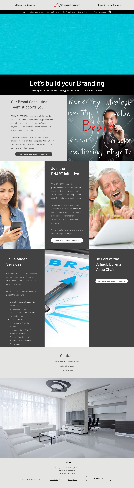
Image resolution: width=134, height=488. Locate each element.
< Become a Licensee (25, 5)
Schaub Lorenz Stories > (109, 5)
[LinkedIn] (70, 462)
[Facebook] (64, 462)
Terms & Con (54, 480)
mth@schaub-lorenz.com (67, 366)
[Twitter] (67, 462)
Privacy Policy (72, 480)
